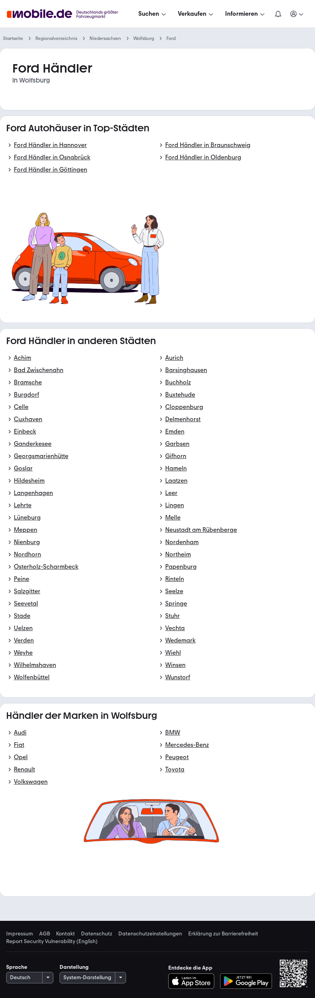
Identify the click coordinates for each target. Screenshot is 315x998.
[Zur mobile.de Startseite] (69, 14)
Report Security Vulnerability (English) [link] (52, 941)
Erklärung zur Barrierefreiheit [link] (223, 934)
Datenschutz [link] (96, 934)
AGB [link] (44, 934)
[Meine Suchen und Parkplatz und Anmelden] (297, 14)
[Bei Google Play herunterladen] (246, 981)
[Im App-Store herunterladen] (193, 981)
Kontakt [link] (65, 934)
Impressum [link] (19, 934)
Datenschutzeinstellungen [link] (150, 934)
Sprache (16, 967)
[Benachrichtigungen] (277, 14)
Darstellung (74, 967)
